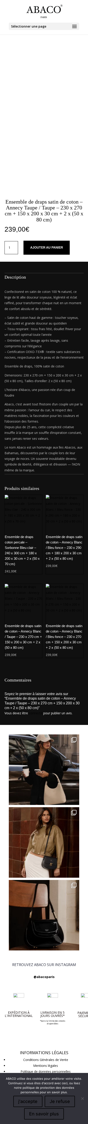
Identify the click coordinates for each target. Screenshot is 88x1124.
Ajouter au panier (46, 247)
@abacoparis (44, 977)
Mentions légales (45, 1065)
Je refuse (60, 1101)
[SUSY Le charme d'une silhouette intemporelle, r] (44, 842)
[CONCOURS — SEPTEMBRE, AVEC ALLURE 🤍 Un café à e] (44, 769)
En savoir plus (44, 1114)
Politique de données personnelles (46, 1071)
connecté (35, 713)
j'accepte (27, 1101)
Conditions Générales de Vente (45, 1060)
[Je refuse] (82, 1098)
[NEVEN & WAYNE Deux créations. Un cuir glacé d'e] (44, 915)
